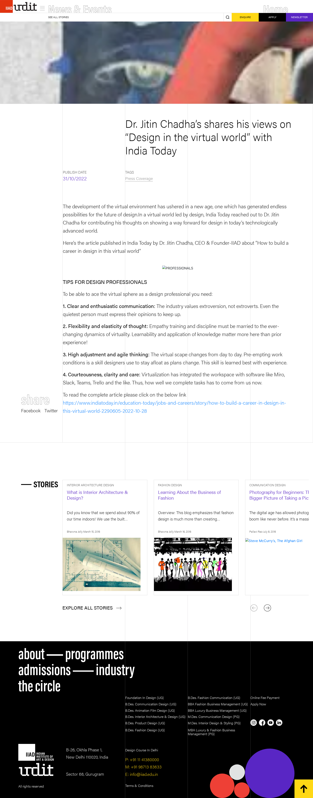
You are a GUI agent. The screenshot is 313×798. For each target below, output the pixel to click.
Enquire (245, 17)
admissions (44, 668)
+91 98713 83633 (146, 766)
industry (115, 668)
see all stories (58, 17)
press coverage (139, 178)
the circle (39, 684)
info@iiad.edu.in (143, 774)
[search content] (228, 17)
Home (275, 8)
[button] (267, 608)
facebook (30, 410)
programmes (94, 652)
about (31, 652)
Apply (272, 17)
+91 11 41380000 (144, 759)
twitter (51, 410)
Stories (45, 484)
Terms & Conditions (139, 785)
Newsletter (299, 17)
